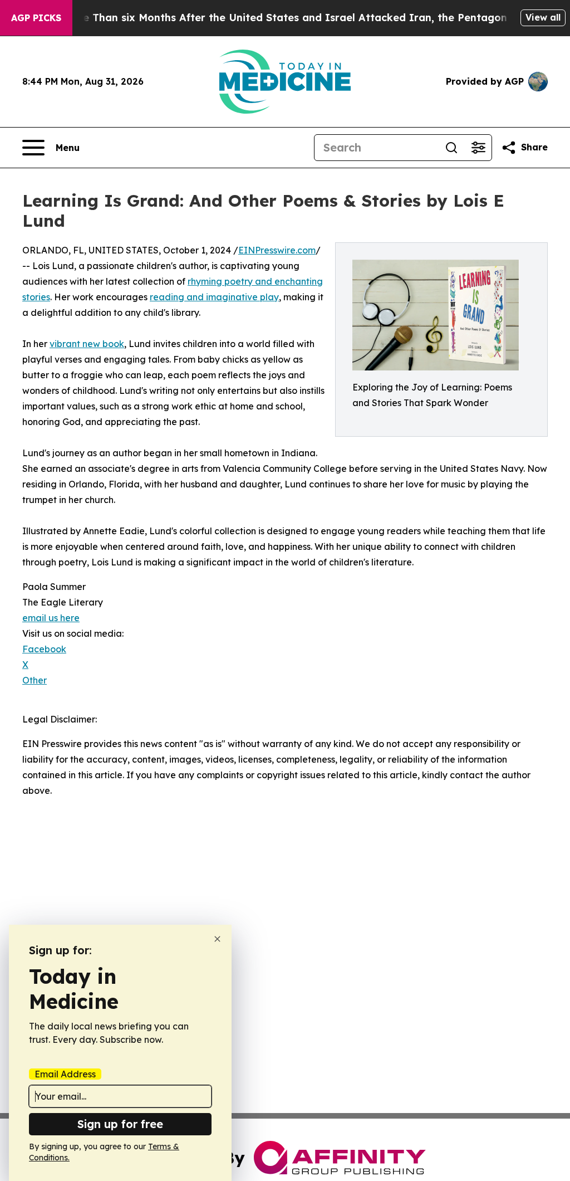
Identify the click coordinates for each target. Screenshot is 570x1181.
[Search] (451, 147)
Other (34, 680)
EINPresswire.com (277, 250)
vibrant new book (87, 343)
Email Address (65, 1074)
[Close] (217, 939)
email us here (51, 617)
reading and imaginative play (214, 296)
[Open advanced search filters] (478, 147)
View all (543, 17)
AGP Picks (36, 17)
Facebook (44, 649)
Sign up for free (120, 1124)
